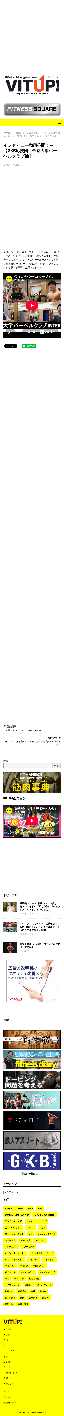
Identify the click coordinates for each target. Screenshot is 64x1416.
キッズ (6, 1356)
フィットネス (49, 1259)
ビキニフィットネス (14, 1259)
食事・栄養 (23, 1304)
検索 (5, 761)
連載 (18, 132)
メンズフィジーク (47, 1272)
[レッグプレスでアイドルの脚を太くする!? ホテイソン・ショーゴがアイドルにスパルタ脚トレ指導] (10, 927)
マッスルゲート (27, 1272)
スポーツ (7, 1339)
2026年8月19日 (26, 934)
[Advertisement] (32, 35)
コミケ (42, 1227)
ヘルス (6, 1345)
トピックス (10, 895)
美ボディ (33, 1297)
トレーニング (11, 1246)
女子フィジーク (12, 1285)
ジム (30, 1233)
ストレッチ (10, 1240)
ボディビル (10, 1272)
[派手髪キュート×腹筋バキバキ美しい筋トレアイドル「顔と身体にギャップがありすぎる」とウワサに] (10, 907)
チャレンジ (9, 1383)
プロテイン (10, 1265)
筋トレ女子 (10, 1297)
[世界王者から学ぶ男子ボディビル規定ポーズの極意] (10, 947)
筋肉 (22, 1297)
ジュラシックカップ (46, 1233)
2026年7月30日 (26, 951)
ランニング (19, 1278)
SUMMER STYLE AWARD (17, 1214)
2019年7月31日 (11, 164)
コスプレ (30, 1227)
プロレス (24, 1265)
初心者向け (34, 1278)
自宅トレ (9, 1304)
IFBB (30, 1208)
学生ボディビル (44, 1285)
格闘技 (6, 1361)
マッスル (7, 1329)
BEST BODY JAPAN (14, 1208)
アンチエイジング (13, 1221)
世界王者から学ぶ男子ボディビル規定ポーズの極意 (40, 945)
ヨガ (7, 1278)
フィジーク (33, 1259)
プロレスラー (39, 1265)
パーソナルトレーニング (41, 1253)
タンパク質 (25, 1240)
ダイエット (40, 1240)
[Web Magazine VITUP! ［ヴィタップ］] (32, 89)
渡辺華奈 (22, 1291)
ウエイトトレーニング (36, 1221)
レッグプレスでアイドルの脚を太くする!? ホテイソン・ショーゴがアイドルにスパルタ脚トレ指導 (40, 926)
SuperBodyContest (45, 1214)
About (6, 1391)
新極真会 (9, 1291)
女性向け (28, 1285)
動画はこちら (17, 798)
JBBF (40, 1208)
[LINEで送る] (29, 345)
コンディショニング (14, 1233)
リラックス (9, 1350)
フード (6, 1367)
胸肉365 (46, 1297)
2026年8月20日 (26, 913)
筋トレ (43, 1291)
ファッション (10, 1372)
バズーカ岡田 (28, 1246)
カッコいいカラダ (13, 1227)
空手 (33, 1291)
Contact (7, 1397)
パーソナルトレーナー (15, 1253)
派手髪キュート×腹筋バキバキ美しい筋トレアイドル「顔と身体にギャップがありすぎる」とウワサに (40, 906)
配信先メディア (11, 1402)
